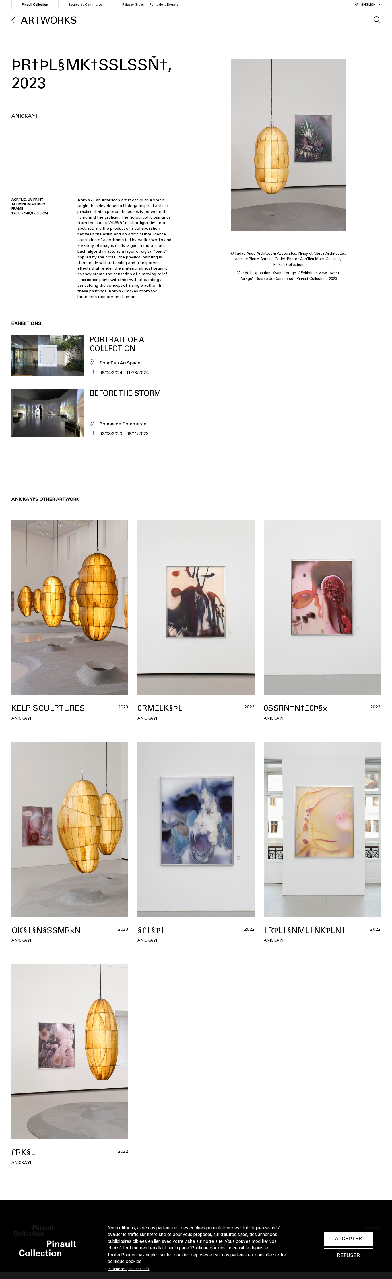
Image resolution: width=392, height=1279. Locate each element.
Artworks (49, 20)
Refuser (348, 1255)
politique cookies (124, 1261)
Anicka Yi (24, 116)
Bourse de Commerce (85, 5)
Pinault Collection (35, 5)
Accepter (348, 1238)
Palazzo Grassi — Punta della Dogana (150, 5)
